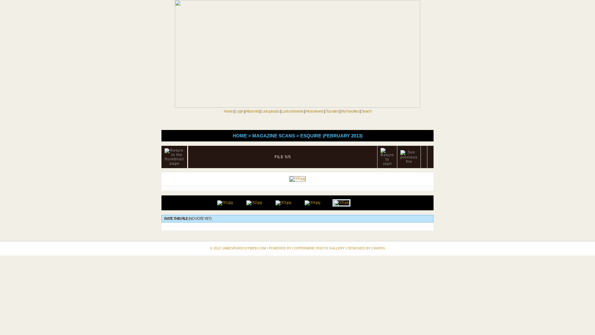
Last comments (292, 111)
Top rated (332, 111)
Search (366, 111)
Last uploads (270, 111)
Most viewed (314, 111)
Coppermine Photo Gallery (318, 248)
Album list (252, 111)
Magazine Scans (273, 135)
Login (239, 111)
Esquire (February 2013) (331, 135)
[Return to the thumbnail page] (174, 157)
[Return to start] (387, 157)
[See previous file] (409, 157)
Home (228, 111)
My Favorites (350, 111)
